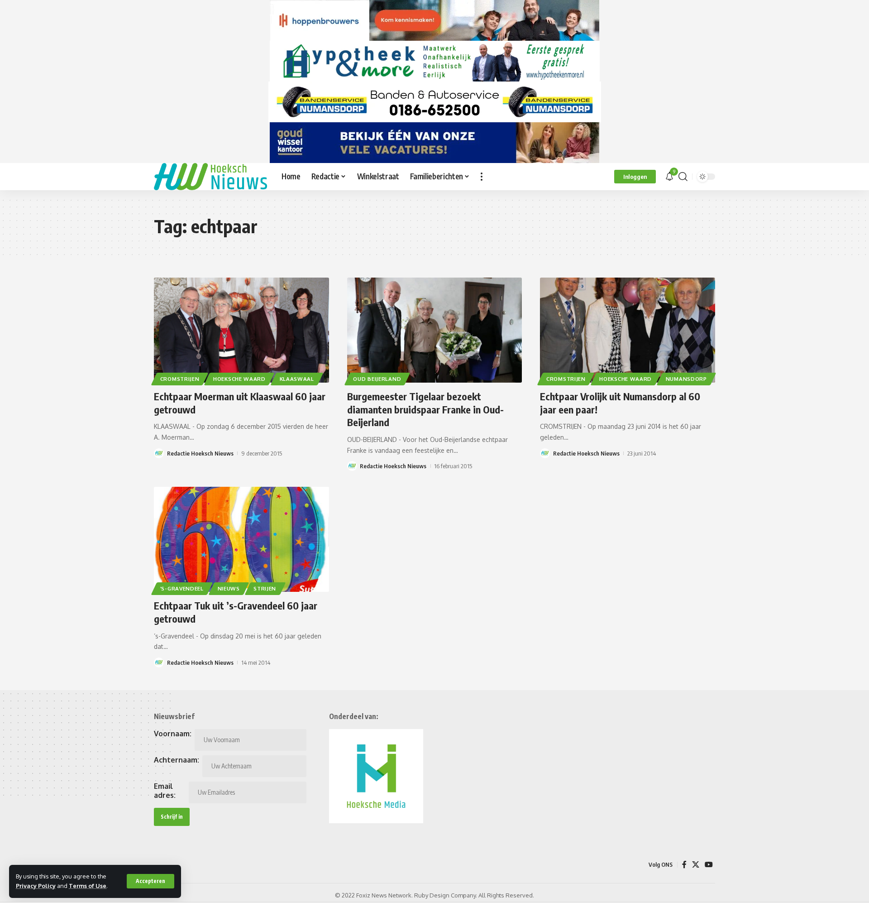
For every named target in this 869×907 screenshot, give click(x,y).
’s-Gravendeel (182, 588)
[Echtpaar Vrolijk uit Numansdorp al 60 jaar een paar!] (627, 330)
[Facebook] (684, 865)
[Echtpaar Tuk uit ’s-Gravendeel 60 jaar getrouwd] (241, 539)
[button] (150, 881)
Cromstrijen (180, 378)
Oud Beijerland (377, 378)
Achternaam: (176, 759)
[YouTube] (708, 865)
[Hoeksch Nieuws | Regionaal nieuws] (210, 176)
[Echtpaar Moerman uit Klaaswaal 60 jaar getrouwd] (241, 330)
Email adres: (165, 791)
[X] (696, 865)
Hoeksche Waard (239, 378)
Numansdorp (686, 378)
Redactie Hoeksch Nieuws (200, 453)
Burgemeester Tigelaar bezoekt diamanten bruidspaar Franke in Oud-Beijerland (425, 409)
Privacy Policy (36, 885)
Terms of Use (87, 885)
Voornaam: (172, 733)
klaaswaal (297, 378)
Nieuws (229, 588)
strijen (264, 588)
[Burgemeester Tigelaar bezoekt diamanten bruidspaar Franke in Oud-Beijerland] (434, 330)
